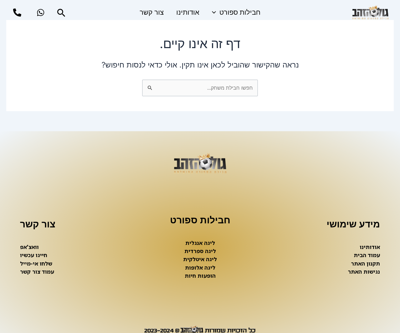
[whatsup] (40, 12)
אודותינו (187, 12)
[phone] (17, 12)
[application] (215, 12)
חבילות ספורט (239, 12)
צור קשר (152, 12)
